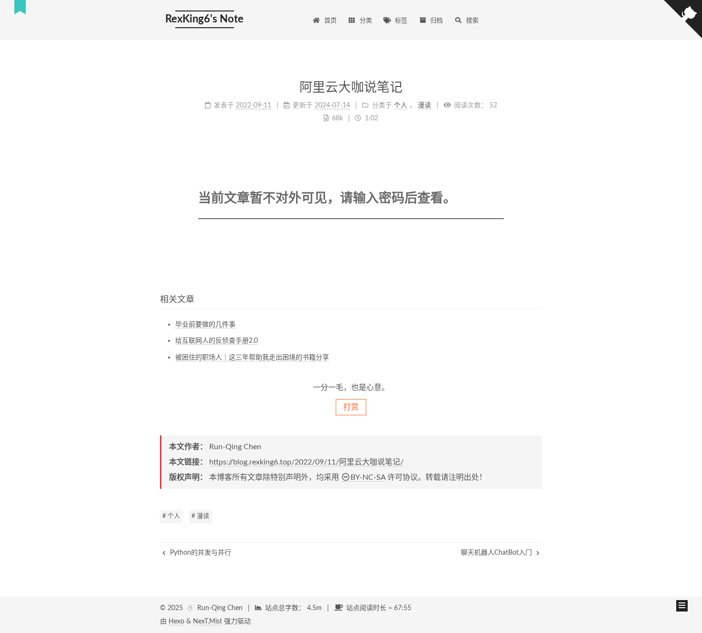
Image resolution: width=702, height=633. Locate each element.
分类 (366, 21)
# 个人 (171, 516)
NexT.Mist (207, 621)
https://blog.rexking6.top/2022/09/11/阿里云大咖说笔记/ (306, 462)
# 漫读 (200, 516)
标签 (401, 21)
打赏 (351, 407)
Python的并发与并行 (199, 552)
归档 (436, 21)
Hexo (176, 621)
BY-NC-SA (368, 477)
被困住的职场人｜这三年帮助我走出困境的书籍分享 (252, 357)
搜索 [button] (472, 21)
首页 (330, 21)
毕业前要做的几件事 (205, 324)
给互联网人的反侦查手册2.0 (216, 341)
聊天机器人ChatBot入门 (497, 552)
